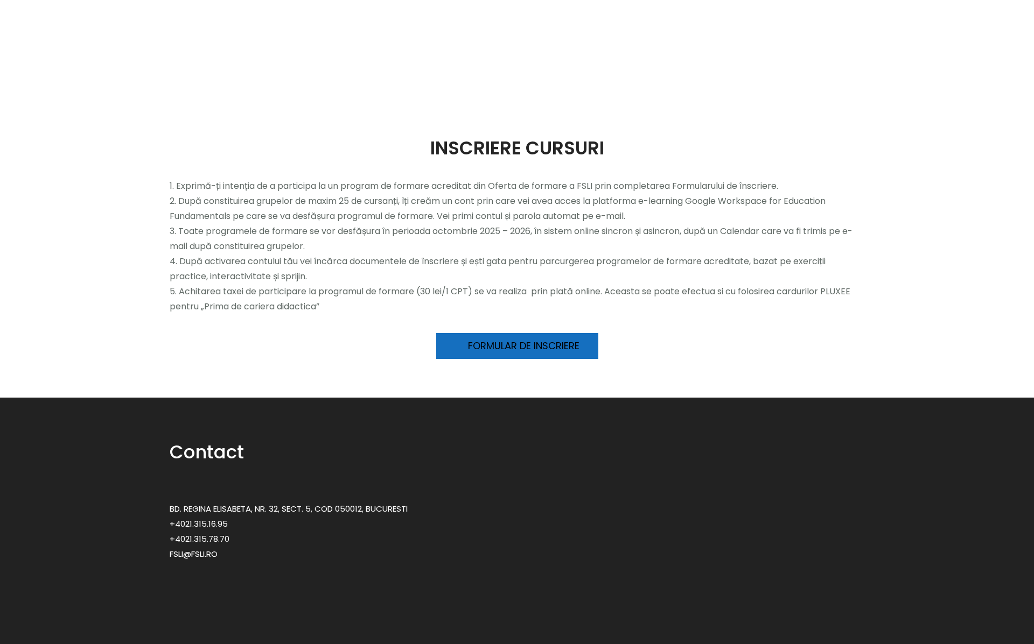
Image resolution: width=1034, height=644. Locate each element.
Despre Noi (315, 70)
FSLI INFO (830, 70)
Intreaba (779, 70)
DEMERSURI (888, 70)
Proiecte (486, 70)
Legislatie (436, 70)
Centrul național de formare (579, 70)
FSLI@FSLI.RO (194, 554)
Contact (941, 70)
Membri (377, 70)
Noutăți (670, 70)
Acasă (266, 70)
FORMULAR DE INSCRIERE (522, 345)
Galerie (724, 70)
